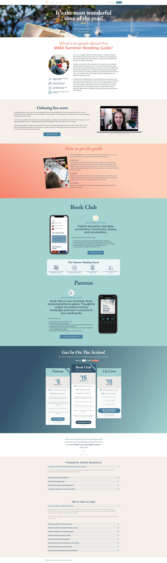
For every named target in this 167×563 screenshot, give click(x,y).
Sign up (119, 2)
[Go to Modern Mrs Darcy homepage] (47, 2)
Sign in (113, 2)
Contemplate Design (66, 560)
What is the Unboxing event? (56, 481)
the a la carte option (63, 470)
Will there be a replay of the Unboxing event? (61, 485)
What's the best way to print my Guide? (59, 535)
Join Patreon (57, 419)
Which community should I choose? (58, 477)
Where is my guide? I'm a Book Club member (60, 506)
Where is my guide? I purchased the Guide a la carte (63, 528)
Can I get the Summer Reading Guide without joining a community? (67, 466)
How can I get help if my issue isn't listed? (60, 546)
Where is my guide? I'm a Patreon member (60, 524)
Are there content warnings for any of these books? (62, 550)
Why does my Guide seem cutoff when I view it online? (63, 543)
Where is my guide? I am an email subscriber (60, 531)
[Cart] (109, 2)
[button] (63, 445)
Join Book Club (83, 422)
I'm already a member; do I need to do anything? (61, 489)
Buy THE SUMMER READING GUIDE (109, 410)
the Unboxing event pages (71, 513)
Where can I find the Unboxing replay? (59, 539)
